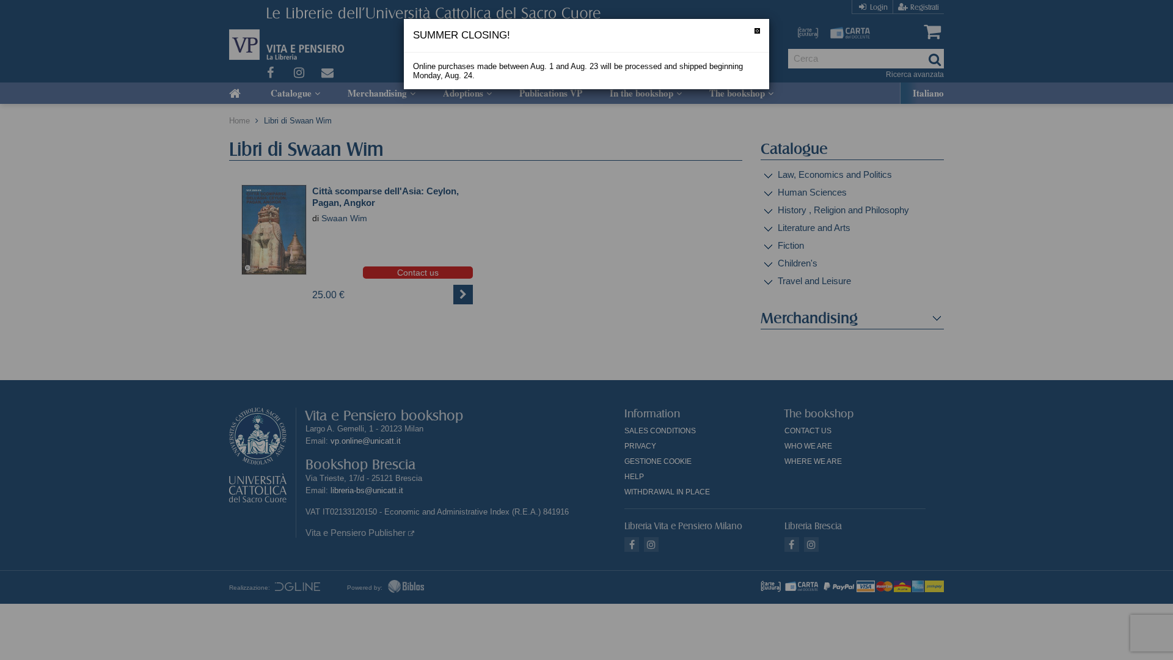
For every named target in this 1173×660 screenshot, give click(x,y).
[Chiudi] (757, 31)
